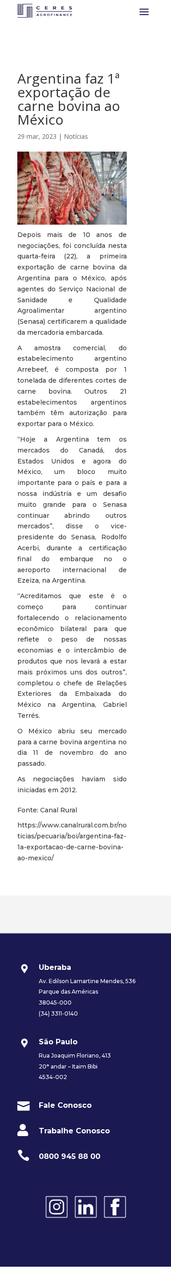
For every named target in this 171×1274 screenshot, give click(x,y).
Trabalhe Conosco (74, 1131)
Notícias (76, 136)
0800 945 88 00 (69, 1156)
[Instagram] (56, 1219)
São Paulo (58, 1041)
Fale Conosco (65, 1105)
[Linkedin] (85, 1219)
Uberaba (55, 967)
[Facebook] (115, 1219)
